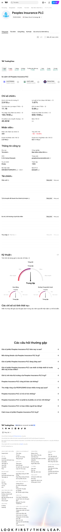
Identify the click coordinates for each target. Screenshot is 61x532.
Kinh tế (3, 482)
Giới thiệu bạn (34, 456)
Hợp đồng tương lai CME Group (22, 474)
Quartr (21, 444)
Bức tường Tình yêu (36, 455)
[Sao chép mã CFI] (39, 170)
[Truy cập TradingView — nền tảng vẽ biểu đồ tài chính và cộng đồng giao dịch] (8, 61)
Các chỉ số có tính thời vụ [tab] (41, 31)
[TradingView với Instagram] (12, 428)
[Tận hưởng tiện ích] (41, 37)
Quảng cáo (51, 466)
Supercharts (5, 453)
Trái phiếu (4, 461)
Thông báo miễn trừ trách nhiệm (22, 511)
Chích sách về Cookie (21, 515)
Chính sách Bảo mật (21, 513)
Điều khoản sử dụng (21, 508)
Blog (17, 487)
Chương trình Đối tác (53, 471)
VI (45, 2)
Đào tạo (33, 470)
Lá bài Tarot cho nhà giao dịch (22, 499)
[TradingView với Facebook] (6, 428)
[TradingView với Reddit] (25, 428)
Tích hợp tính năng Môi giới (53, 469)
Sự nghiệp (18, 490)
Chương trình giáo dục (52, 473)
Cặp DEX (4, 467)
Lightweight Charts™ (53, 458)
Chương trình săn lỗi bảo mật (22, 522)
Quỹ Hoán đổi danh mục (8, 460)
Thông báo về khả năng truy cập (22, 517)
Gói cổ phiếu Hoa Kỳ (21, 478)
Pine (3, 468)
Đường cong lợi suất (7, 494)
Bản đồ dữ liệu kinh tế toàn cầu (7, 498)
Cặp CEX (4, 465)
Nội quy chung (35, 461)
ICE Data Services (17, 436)
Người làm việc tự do (36, 480)
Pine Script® (5, 500)
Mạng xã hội (34, 453)
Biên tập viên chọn (36, 472)
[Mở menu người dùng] (49, 2)
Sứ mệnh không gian (21, 485)
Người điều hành (35, 463)
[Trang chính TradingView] (6, 2)
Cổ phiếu (4, 458)
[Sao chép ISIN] (17, 170)
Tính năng (18, 453)
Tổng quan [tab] (5, 31)
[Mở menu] (2, 2)
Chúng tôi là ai (19, 483)
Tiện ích (50, 454)
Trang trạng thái (20, 525)
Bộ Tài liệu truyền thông (22, 492)
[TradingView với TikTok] (22, 428)
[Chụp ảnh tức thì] (38, 37)
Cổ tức (3, 485)
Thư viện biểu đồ (52, 456)
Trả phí (18, 455)
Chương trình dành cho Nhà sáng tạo (38, 459)
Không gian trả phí (36, 482)
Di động (4, 505)
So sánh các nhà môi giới (22, 467)
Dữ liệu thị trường (20, 456)
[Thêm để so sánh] (18, 82)
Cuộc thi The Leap (20, 468)
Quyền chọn (5, 495)
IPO (2, 487)
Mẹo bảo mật (19, 520)
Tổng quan (19, 463)
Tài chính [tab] (13, 31)
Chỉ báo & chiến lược (36, 476)
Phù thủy (33, 478)
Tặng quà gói (19, 458)
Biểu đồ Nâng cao (52, 459)
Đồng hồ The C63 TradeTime (20, 502)
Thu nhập (4, 483)
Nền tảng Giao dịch (53, 461)
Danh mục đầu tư (6, 492)
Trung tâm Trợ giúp (21, 488)
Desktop (4, 507)
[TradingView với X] (3, 428)
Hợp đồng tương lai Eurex (22, 476)
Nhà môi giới (19, 465)
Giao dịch (33, 468)
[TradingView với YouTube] (9, 428)
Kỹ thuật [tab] (28, 31)
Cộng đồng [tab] (21, 31)
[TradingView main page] (8, 425)
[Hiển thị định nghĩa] (18, 100)
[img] (39, 17)
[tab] (49, 180)
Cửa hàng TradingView (22, 497)
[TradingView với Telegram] (18, 428)
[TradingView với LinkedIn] (15, 428)
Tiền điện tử (5, 463)
